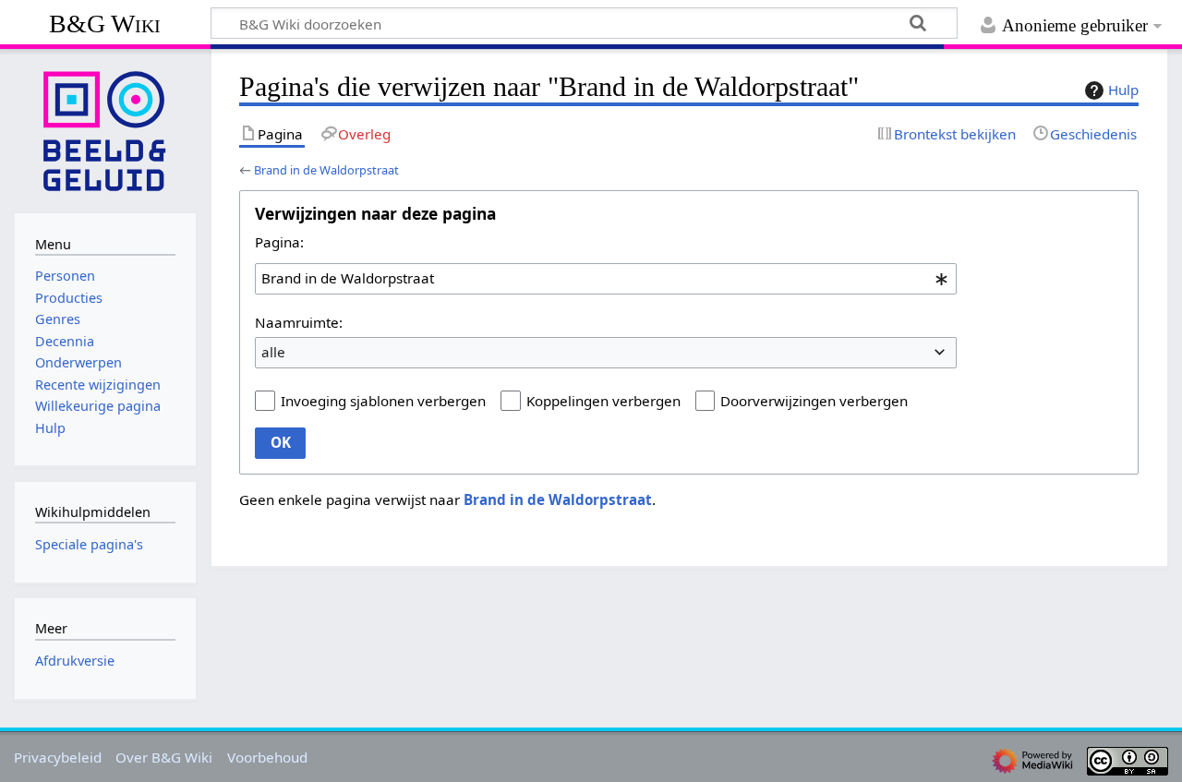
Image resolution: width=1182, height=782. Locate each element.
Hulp (1123, 89)
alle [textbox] (273, 352)
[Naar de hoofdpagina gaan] (105, 129)
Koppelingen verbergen (603, 400)
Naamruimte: (299, 322)
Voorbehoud (267, 757)
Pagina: (279, 242)
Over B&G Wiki (163, 757)
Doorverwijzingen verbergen (814, 400)
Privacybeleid (58, 757)
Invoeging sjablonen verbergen (383, 400)
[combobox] (606, 279)
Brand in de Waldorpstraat (326, 170)
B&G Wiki (105, 23)
